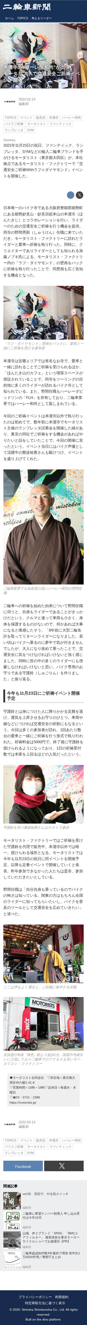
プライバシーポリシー (35, 1297)
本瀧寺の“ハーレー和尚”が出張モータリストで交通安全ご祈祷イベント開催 (41, 73)
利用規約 (61, 1297)
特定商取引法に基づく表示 (45, 1303)
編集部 (24, 104)
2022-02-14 (27, 99)
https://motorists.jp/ (23, 1102)
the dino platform (49, 1319)
